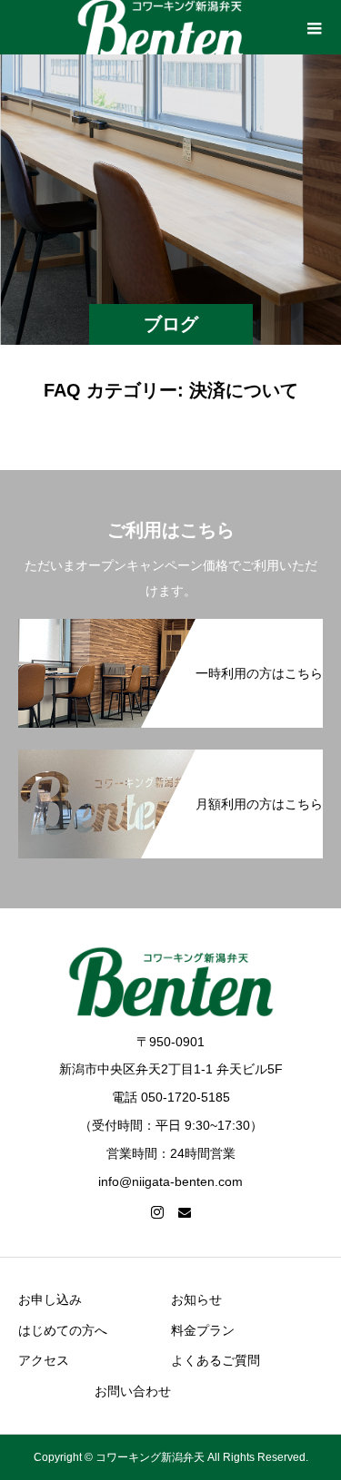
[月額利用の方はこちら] (170, 759)
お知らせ (196, 1299)
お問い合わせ (133, 1391)
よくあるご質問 (215, 1360)
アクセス (43, 1360)
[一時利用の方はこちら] (170, 628)
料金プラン (203, 1330)
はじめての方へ (62, 1330)
